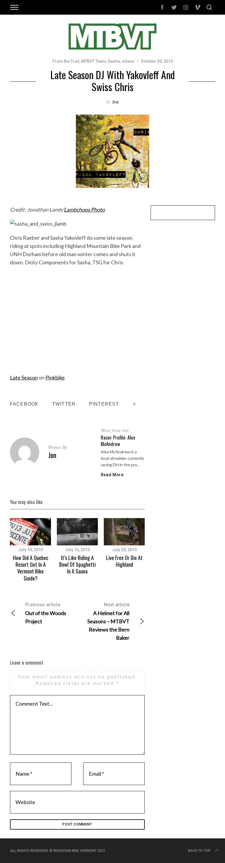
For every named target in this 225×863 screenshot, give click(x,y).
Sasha (114, 61)
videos (128, 61)
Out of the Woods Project (45, 613)
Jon (115, 101)
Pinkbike (55, 377)
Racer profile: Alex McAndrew (118, 440)
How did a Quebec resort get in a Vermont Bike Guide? (30, 568)
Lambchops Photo (84, 209)
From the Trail (65, 61)
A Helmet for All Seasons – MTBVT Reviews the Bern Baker (108, 621)
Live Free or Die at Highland (124, 561)
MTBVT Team (93, 61)
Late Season (24, 377)
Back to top (199, 851)
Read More (112, 475)
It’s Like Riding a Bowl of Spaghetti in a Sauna (77, 564)
